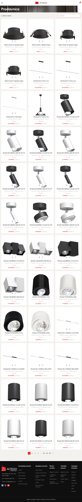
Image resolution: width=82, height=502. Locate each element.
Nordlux (73, 472)
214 (47, 453)
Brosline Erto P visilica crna (41, 117)
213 (44, 453)
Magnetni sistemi (54, 472)
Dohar (73, 485)
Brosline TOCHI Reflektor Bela (68, 297)
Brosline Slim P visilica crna (41, 81)
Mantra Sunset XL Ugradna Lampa (14, 45)
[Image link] (9, 468)
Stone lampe (21, 475)
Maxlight (73, 480)
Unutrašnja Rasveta (39, 83)
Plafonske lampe (22, 483)
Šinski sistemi (53, 479)
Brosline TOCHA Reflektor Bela (41, 333)
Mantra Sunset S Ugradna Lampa (14, 81)
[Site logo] (41, 2)
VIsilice (20, 470)
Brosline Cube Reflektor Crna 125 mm (68, 261)
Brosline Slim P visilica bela (14, 117)
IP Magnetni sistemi (53, 475)
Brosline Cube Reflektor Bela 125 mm (14, 297)
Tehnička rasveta (9, 47)
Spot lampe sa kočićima (39, 486)
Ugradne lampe (19, 47)
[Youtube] (8, 485)
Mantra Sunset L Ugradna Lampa (41, 45)
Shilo (72, 488)
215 (50, 453)
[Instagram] (5, 485)
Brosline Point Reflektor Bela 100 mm (14, 441)
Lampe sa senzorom (41, 472)
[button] (12, 41)
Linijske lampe (73, 335)
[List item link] (9, 474)
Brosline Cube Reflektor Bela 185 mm (41, 261)
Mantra (14, 49)
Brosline (41, 85)
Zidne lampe (21, 472)
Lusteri (20, 481)
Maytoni (73, 475)
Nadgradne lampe (73, 119)
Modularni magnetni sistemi (54, 482)
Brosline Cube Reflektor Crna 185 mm (14, 261)
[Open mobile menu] (2, 2)
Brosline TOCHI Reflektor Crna (41, 297)
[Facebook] (2, 485)
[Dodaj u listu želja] (15, 41)
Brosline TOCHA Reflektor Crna (14, 333)
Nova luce (74, 483)
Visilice (47, 83)
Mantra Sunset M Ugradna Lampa (68, 45)
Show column (7, 15)
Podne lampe (22, 478)
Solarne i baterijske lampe (40, 476)
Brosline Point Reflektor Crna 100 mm (68, 405)
